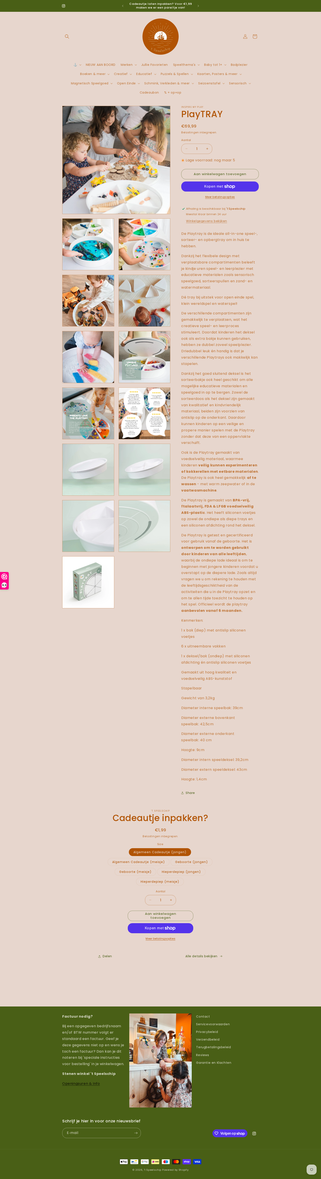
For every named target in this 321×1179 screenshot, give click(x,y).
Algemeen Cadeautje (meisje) (138, 862)
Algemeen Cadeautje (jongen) (159, 852)
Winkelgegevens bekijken (206, 221)
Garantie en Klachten (213, 1062)
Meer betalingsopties (220, 197)
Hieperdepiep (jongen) (181, 872)
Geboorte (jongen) (191, 862)
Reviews (202, 1055)
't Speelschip (152, 1170)
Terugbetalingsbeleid (213, 1047)
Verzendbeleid (207, 1039)
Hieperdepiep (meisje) (160, 881)
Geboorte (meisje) (135, 872)
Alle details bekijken (201, 956)
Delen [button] (107, 956)
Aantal (186, 140)
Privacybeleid (207, 1032)
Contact (203, 1016)
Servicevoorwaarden (213, 1024)
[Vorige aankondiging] (123, 6)
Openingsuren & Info (81, 1083)
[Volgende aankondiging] (198, 6)
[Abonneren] (136, 1133)
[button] (67, 36)
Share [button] (190, 793)
